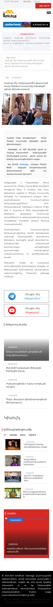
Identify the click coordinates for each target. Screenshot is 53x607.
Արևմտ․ (27, 1)
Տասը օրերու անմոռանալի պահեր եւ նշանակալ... (35, 462)
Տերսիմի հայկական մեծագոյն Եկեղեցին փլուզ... (23, 369)
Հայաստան (15, 520)
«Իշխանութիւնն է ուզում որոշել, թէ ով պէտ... (26, 385)
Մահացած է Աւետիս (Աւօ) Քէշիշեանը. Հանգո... (36, 445)
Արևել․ (37, 1)
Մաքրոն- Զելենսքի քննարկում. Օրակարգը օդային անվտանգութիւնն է (26, 39)
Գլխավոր (11, 57)
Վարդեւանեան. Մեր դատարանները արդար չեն (26, 550)
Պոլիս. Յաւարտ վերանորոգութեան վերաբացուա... (26, 401)
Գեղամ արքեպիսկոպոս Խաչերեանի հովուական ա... (34, 494)
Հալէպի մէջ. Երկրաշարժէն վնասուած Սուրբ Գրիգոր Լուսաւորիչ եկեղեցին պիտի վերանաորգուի (24, 63)
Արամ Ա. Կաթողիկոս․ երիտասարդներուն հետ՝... (34, 478)
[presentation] (24, 48)
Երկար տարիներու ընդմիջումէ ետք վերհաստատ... (24, 353)
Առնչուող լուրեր (16, 324)
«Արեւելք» (24, 164)
